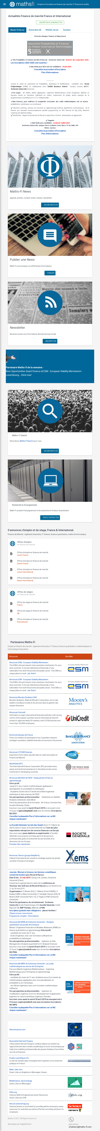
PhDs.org (13, 1092)
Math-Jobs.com (15, 1069)
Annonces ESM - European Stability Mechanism (28, 662)
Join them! (31, 673)
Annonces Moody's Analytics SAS (23, 697)
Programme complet (18, 916)
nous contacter (51, 517)
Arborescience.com (17, 1030)
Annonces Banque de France (21, 735)
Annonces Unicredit (17, 712)
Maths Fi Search (26, 441)
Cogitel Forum (25, 1124)
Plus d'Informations (50, 72)
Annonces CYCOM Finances (20, 752)
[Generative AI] (35, 30)
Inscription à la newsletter (50, 22)
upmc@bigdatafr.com (27, 811)
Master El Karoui (17, 30)
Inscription (50, 341)
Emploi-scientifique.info (19, 1058)
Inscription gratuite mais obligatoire (25, 910)
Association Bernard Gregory (21, 1041)
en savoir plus (51, 205)
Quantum (67, 30)
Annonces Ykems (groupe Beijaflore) (24, 855)
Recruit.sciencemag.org (19, 1104)
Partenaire (11, 367)
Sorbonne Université (19, 89)
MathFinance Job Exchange (20, 1081)
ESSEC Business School (57, 86)
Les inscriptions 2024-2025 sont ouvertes (29, 63)
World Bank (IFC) (16, 764)
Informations (33, 916)
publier (50, 273)
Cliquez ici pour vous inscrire (20, 913)
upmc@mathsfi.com (27, 949)
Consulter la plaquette (19, 816)
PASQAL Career (52, 30)
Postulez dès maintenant (19, 844)
